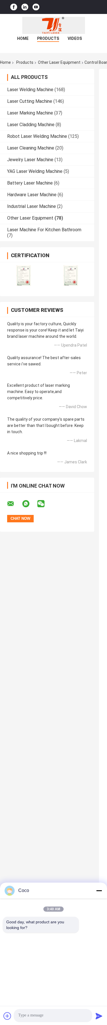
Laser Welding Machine (30, 89)
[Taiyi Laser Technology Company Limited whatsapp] (29, 503)
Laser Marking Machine (30, 113)
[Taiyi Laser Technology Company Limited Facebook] (14, 7)
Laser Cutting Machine (29, 101)
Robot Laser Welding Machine (37, 136)
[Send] (99, 1016)
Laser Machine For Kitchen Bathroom (44, 229)
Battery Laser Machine (30, 183)
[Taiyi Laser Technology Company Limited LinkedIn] (25, 7)
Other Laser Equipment (59, 62)
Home (23, 38)
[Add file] (7, 1016)
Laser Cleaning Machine (30, 148)
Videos (75, 38)
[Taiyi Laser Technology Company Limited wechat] (44, 503)
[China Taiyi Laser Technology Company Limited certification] (23, 275)
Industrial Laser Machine (31, 206)
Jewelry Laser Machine (30, 159)
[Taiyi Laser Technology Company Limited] (53, 25)
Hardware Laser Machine (31, 194)
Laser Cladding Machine (30, 124)
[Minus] (99, 890)
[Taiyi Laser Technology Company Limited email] (14, 503)
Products (48, 38)
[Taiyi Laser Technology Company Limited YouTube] (36, 7)
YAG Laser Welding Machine (34, 171)
